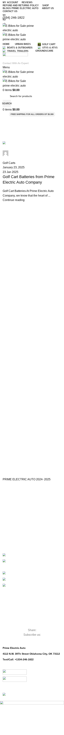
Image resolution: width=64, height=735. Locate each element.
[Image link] (15, 672)
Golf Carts (18, 572)
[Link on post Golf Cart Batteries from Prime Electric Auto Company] (32, 171)
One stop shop (11, 498)
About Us (8, 503)
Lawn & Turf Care (22, 612)
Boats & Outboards (28, 578)
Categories (15, 585)
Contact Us (9, 509)
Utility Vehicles (19, 606)
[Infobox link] (32, 348)
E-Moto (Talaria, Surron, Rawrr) (28, 554)
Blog (5, 515)
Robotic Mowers (21, 624)
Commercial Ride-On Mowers (29, 598)
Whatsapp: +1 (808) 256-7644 (20, 663)
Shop (6, 533)
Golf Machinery (20, 590)
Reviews (7, 527)
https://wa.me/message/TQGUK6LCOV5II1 (28, 667)
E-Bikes (14, 560)
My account (9, 539)
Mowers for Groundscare (31, 618)
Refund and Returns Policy (18, 521)
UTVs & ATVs (19, 566)
